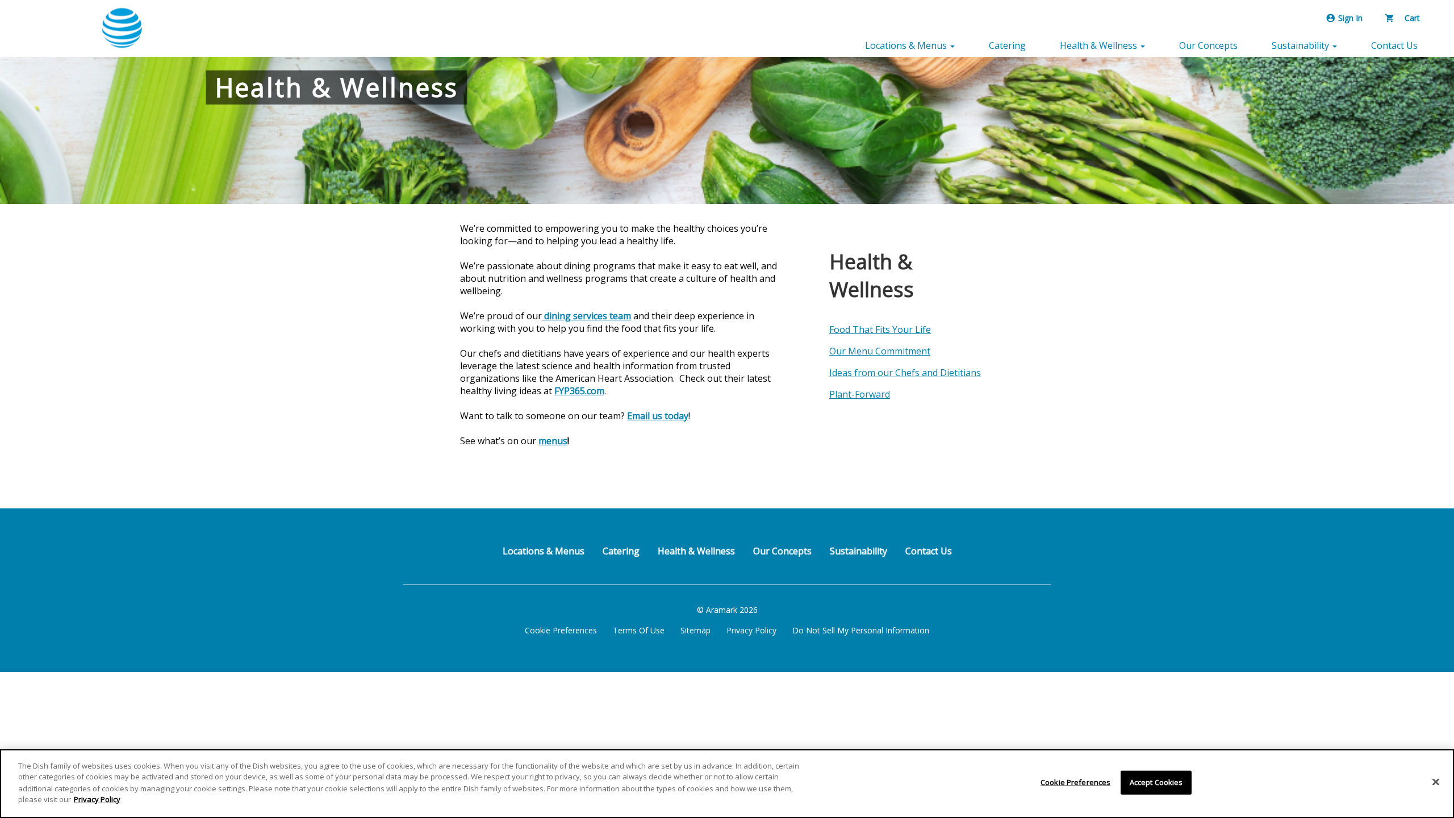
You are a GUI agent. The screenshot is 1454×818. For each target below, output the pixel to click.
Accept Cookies (1156, 782)
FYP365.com (579, 391)
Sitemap (695, 630)
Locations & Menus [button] (907, 45)
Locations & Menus (543, 551)
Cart (1411, 17)
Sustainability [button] (1301, 45)
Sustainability (858, 551)
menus (552, 441)
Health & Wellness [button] (1099, 45)
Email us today (657, 416)
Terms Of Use (639, 630)
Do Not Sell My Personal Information (860, 630)
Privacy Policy (751, 630)
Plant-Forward (859, 394)
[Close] (1435, 782)
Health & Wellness (696, 551)
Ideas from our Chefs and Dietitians (905, 372)
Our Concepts (1208, 45)
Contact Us (1394, 45)
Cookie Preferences (561, 630)
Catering (1007, 45)
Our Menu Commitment (879, 351)
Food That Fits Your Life (880, 329)
